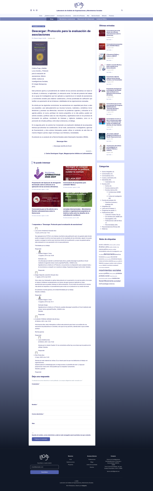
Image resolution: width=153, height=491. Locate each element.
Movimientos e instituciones (67, 19)
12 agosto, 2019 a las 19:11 (46, 302)
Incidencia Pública (102, 19)
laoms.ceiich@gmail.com (113, 471)
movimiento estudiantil (112, 265)
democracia (109, 253)
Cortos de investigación (115, 196)
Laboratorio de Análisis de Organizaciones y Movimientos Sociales (79, 11)
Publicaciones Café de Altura (113, 221)
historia (101, 263)
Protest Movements (113, 276)
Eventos (104, 184)
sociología (105, 284)
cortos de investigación (112, 251)
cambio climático (113, 247)
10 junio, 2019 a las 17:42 (42, 233)
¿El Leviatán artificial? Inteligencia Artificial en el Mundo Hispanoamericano (113, 135)
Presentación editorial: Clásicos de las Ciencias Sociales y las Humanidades (114, 78)
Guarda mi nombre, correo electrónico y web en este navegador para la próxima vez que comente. (61, 435)
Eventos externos (110, 188)
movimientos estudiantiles (104, 267)
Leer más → (109, 39)
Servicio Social (96, 15)
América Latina (104, 247)
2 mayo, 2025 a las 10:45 (42, 357)
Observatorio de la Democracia (85, 19)
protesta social (104, 276)
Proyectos (70, 464)
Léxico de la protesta (92, 464)
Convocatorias (106, 176)
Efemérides (105, 180)
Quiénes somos (71, 462)
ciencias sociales (112, 249)
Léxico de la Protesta (79, 15)
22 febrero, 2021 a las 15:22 (46, 342)
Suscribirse (44, 472)
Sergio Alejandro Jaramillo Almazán (45, 275)
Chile (118, 247)
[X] (34, 10)
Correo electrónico (38, 414)
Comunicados (106, 174)
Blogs (92, 462)
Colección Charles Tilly (111, 214)
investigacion (107, 263)
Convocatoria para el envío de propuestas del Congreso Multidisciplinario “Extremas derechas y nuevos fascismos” (114, 107)
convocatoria (102, 251)
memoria (100, 265)
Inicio (40, 15)
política (106, 273)
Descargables (109, 219)
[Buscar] (122, 10)
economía (101, 259)
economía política (107, 259)
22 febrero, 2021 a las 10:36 (43, 321)
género (120, 261)
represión (110, 278)
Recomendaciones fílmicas (109, 227)
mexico (105, 265)
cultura (101, 254)
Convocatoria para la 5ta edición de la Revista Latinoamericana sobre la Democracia (45, 211)
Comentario (36, 384)
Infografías (105, 206)
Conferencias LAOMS (114, 192)
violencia (112, 284)
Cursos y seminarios (108, 178)
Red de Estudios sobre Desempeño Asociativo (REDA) (70, 137)
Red (88, 15)
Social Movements (106, 280)
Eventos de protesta (107, 200)
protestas (119, 273)
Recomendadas (109, 225)
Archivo (107, 186)
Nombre (35, 404)
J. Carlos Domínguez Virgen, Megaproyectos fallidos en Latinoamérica (68, 153)
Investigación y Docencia (64, 15)
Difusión (104, 15)
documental (114, 257)
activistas (118, 244)
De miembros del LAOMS (38, 26)
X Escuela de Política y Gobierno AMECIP (112, 55)
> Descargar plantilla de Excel (62, 146)
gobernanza (116, 261)
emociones (114, 259)
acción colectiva (104, 245)
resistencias (116, 278)
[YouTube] (36, 10)
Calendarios (108, 182)
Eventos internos (110, 190)
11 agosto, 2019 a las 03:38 (43, 277)
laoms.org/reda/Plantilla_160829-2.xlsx (66, 263)
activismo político (112, 244)
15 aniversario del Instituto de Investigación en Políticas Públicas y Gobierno (113, 148)
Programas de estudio (108, 210)
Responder (38, 249)
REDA (104, 229)
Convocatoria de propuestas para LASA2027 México (74, 184)
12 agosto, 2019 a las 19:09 (46, 255)
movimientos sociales (110, 270)
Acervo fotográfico (107, 172)
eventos (111, 261)
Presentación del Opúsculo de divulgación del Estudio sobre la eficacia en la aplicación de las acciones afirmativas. (46, 185)
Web (33, 423)
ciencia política (103, 249)
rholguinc (84, 485)
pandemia (101, 273)
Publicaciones (106, 212)
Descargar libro (62, 141)
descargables (107, 257)
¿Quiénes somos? (50, 15)
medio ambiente (118, 263)
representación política (103, 278)
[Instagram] (31, 10)
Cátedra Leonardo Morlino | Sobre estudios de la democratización (114, 66)
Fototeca (111, 15)
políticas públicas (112, 273)
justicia (111, 263)
